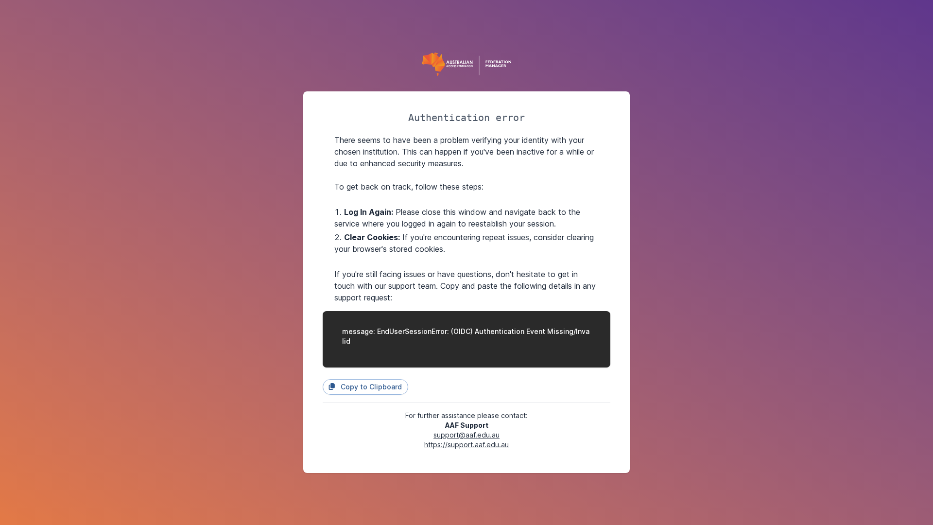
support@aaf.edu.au (466, 435)
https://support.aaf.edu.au (466, 444)
